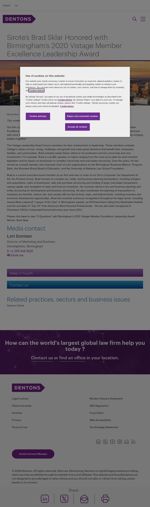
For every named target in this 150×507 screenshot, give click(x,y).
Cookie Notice (67, 106)
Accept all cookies (77, 127)
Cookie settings (38, 116)
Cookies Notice (36, 91)
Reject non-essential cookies (82, 116)
